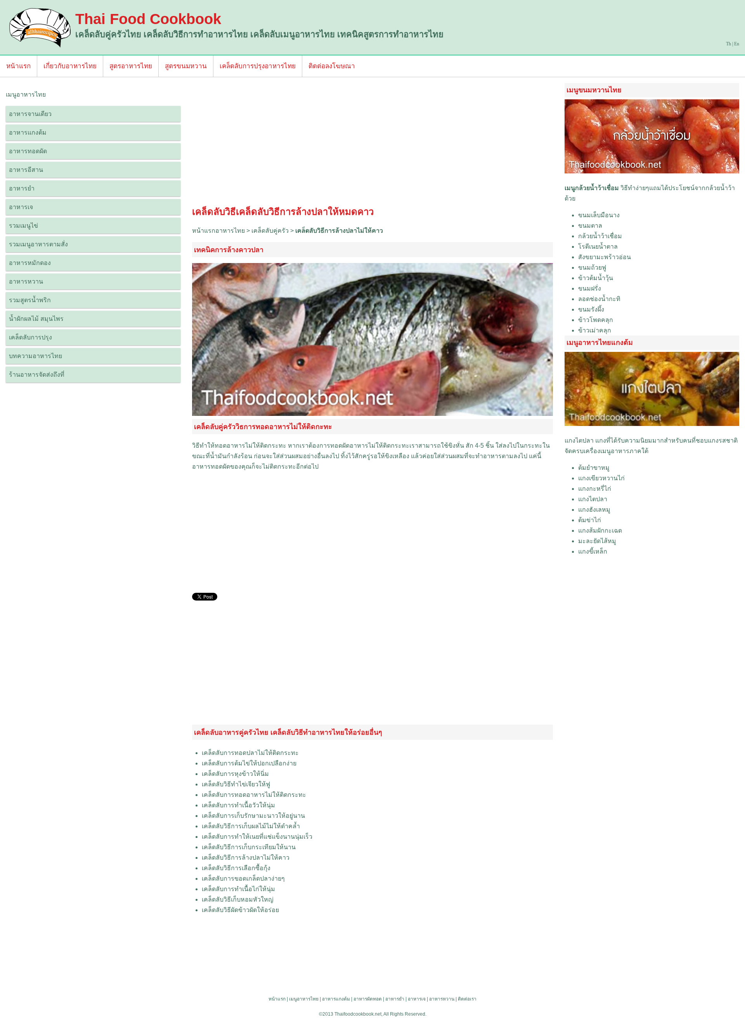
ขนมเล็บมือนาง (599, 215)
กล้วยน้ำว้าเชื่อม (600, 236)
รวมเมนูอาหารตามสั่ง (38, 244)
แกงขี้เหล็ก (592, 551)
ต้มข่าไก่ (589, 520)
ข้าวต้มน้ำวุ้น (595, 278)
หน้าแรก (18, 66)
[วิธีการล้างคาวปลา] (372, 413)
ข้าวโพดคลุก (595, 320)
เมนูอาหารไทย (304, 999)
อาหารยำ (22, 188)
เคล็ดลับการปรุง (30, 337)
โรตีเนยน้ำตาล (598, 246)
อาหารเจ (21, 207)
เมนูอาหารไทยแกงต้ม (600, 342)
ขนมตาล (590, 225)
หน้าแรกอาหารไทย (218, 230)
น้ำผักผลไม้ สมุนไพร (36, 318)
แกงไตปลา (579, 440)
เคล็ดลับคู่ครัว (270, 230)
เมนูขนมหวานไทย (594, 90)
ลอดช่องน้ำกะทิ (599, 299)
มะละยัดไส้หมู (597, 541)
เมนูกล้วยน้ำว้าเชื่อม (592, 188)
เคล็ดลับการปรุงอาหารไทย (258, 66)
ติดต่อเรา (467, 999)
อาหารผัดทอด (367, 999)
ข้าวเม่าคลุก (594, 330)
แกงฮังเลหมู (594, 509)
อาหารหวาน (26, 281)
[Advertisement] (372, 143)
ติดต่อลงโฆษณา (331, 66)
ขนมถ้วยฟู (592, 267)
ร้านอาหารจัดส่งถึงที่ (36, 374)
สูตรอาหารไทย (130, 66)
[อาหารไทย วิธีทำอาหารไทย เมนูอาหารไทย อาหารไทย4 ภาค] (40, 27)
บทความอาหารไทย (35, 356)
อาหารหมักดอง (30, 263)
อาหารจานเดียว (30, 114)
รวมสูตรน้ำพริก (30, 300)
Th (728, 44)
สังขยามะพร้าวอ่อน (604, 257)
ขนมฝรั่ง (589, 288)
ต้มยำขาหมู (594, 467)
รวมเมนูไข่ (23, 225)
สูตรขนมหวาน (186, 66)
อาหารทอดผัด (28, 151)
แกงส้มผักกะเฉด (600, 530)
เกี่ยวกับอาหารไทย (70, 66)
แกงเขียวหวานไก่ (601, 478)
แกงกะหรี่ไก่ (594, 488)
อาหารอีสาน (26, 169)
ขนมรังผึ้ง (591, 309)
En (736, 44)
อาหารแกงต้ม (28, 132)
